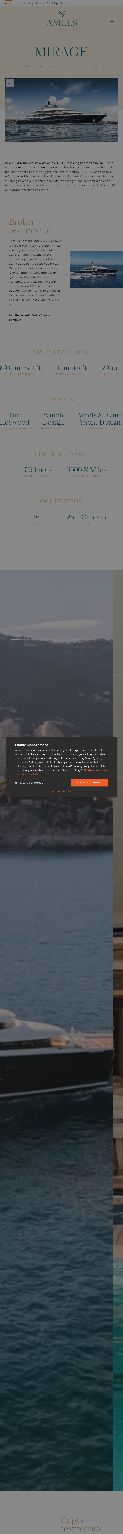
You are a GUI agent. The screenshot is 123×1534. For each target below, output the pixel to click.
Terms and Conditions (61, 791)
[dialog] (61, 767)
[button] (29, 783)
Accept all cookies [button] (89, 782)
